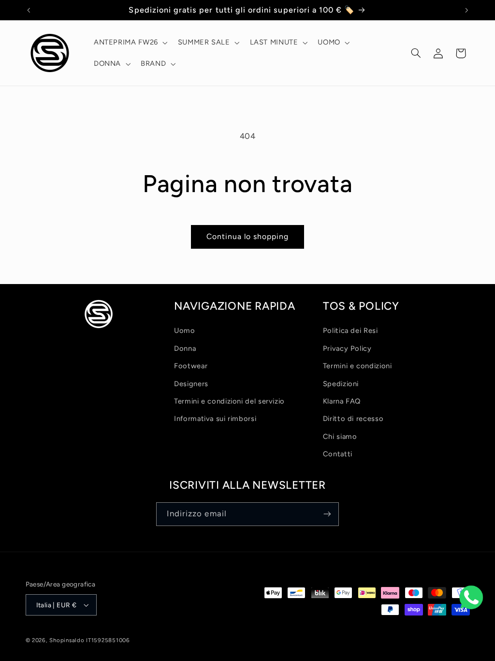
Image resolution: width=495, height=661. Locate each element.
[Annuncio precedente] (28, 10)
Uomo (184, 330)
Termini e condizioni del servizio (229, 401)
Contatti (337, 454)
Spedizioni (341, 383)
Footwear (190, 365)
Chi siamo (340, 436)
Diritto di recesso (353, 418)
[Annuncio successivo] (466, 10)
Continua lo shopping (247, 236)
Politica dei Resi (350, 330)
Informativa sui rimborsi (215, 418)
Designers (191, 383)
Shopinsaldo (66, 640)
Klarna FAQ (342, 401)
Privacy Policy (347, 348)
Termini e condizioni (357, 365)
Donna (185, 348)
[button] (129, 42)
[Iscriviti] (327, 514)
